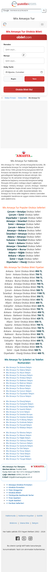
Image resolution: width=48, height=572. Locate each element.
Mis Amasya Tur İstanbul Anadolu (19, 417)
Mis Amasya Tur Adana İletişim (18, 370)
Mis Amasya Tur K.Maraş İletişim (19, 419)
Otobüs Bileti (22, 98)
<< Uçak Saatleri (13, 500)
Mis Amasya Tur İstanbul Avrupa (19, 414)
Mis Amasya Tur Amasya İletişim (19, 375)
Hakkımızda (11, 515)
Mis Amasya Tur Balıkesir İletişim (19, 380)
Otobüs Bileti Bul (24, 89)
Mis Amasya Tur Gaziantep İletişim (20, 406)
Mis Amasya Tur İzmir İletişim (18, 411)
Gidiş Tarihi (8, 67)
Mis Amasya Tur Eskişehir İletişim (19, 403)
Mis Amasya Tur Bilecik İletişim (18, 385)
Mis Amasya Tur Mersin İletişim (19, 435)
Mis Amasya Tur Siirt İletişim (17, 448)
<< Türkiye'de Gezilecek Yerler (20, 495)
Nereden (7, 44)
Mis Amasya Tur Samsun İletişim (19, 443)
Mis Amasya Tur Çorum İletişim (19, 391)
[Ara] (44, 11)
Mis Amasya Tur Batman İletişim (19, 383)
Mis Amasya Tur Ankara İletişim (19, 367)
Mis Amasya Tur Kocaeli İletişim (19, 425)
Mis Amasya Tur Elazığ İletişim (18, 401)
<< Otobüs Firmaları (15, 487)
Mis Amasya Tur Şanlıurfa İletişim (19, 445)
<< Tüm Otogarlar (14, 490)
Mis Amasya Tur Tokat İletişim (18, 453)
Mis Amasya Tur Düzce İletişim (18, 396)
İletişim (35, 523)
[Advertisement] (24, 124)
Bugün (13, 79)
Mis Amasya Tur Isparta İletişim (19, 409)
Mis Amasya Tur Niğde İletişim (18, 437)
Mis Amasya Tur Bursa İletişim (18, 388)
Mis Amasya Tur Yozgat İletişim (19, 459)
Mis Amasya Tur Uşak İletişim (18, 456)
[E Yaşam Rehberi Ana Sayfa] (24, 4)
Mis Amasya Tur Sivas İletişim (18, 451)
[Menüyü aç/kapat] (42, 24)
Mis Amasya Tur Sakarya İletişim (19, 440)
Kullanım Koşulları (26, 515)
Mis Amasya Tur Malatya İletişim (19, 427)
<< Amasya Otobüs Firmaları (19, 484)
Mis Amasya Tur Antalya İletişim (19, 377)
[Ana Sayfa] (2, 98)
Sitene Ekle (24, 523)
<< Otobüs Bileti (13, 492)
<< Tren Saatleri (13, 498)
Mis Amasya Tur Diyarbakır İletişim (20, 393)
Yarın (34, 79)
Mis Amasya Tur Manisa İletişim (19, 432)
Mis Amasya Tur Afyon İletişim (18, 372)
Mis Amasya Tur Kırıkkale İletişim (19, 422)
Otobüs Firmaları (10, 98)
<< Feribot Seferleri (15, 503)
